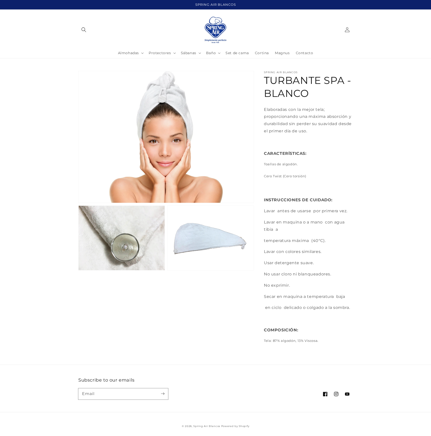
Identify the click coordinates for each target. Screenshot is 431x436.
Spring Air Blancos (206, 426)
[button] (83, 29)
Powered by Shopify (235, 426)
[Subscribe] (162, 393)
